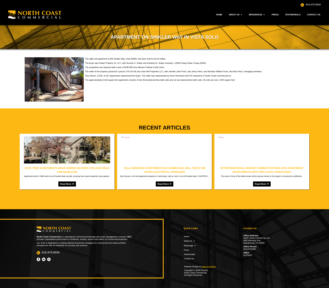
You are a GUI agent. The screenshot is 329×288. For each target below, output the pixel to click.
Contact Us (313, 14)
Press (275, 14)
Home (219, 14)
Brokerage (255, 14)
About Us (234, 14)
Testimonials (292, 14)
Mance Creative (209, 266)
